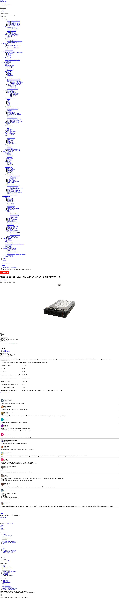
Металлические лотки (12, 231)
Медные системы (9, 168)
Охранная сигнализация (10, 249)
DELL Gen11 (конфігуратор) (13, 25)
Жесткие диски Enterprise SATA (14, 81)
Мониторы (9, 145)
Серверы (4, 18)
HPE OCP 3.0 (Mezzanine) (13, 113)
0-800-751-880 (3, 1)
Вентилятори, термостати (13, 222)
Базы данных (8, 55)
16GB (8, 102)
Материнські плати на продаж (12, 122)
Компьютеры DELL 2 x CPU (13, 45)
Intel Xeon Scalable (11, 131)
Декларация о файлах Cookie (9, 541)
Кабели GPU (10, 142)
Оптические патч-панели (13, 181)
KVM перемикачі (14, 187)
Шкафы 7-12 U (10, 205)
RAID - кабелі (13, 95)
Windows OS (10, 53)
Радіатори (9, 74)
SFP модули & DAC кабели (13, 176)
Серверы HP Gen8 (11, 32)
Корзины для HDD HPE (12, 109)
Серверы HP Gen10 (12, 29)
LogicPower (10, 242)
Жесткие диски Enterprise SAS (14, 84)
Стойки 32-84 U (11, 201)
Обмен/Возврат (8, 535)
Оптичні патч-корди (11, 180)
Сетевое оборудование (7, 151)
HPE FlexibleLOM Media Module (14, 119)
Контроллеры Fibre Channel (13, 150)
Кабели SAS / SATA (11, 143)
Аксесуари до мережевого (11, 194)
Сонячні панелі (8, 247)
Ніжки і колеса (10, 229)
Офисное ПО (8, 57)
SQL (8, 56)
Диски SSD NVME (11, 86)
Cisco (8, 165)
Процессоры (8, 130)
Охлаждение (8, 73)
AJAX (8, 250)
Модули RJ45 (10, 172)
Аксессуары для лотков (12, 237)
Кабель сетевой (11, 169)
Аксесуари (9, 223)
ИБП (6, 241)
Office (8, 58)
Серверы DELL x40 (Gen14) (13, 22)
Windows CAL (10, 54)
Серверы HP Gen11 (12, 27)
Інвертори (7, 239)
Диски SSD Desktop (11, 85)
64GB (8, 104)
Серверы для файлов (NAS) (13, 42)
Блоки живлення (9, 125)
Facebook (2, 529)
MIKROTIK (9, 157)
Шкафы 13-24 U (11, 206)
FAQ (3, 543)
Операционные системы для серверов (14, 52)
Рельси (6, 64)
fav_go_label (3, 279)
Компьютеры (5, 43)
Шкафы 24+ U (10, 207)
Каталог (4, 260)
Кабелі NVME (10, 141)
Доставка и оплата (6, 4)
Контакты (4, 6)
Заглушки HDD (10, 110)
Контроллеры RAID (11, 92)
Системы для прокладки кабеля (12, 230)
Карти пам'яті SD (9, 66)
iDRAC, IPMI (8, 71)
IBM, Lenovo (10, 129)
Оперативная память (10, 97)
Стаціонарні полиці (14, 215)
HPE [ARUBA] (10, 164)
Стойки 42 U (10, 199)
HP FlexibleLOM (11, 112)
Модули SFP (13, 177)
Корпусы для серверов (10, 133)
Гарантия (4, 534)
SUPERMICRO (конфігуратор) (12, 34)
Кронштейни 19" (11, 220)
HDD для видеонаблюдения (16, 82)
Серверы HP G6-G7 (12, 33)
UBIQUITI (9, 154)
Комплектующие (6, 76)
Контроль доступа (9, 256)
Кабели (6, 135)
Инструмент (7, 152)
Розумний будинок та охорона (9, 248)
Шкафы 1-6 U (10, 203)
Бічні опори (12, 212)
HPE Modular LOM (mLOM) (13, 120)
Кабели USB (10, 140)
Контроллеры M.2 (11, 91)
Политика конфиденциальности (9, 542)
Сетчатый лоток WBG (15, 233)
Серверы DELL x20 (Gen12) (13, 24)
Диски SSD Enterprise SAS (13, 80)
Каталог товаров (4, 13)
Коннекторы (10, 173)
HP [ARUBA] (10, 155)
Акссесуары (7, 210)
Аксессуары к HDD (9, 134)
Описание (4, 350)
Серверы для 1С (11, 40)
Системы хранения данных (11, 35)
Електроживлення (6, 238)
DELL (6, 19)
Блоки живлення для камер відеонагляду (16, 254)
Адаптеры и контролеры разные (12, 149)
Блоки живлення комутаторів (14, 191)
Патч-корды (10, 170)
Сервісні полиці (13, 216)
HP (5, 26)
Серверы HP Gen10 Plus (13, 28)
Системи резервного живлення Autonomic (14, 244)
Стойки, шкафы (6, 196)
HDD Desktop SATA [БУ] (12, 89)
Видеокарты (8, 132)
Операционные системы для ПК (12, 60)
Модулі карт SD (8, 67)
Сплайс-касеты (10, 182)
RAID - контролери (14, 93)
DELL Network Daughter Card (14, 114)
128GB (9, 105)
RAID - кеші (12, 96)
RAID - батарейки (14, 94)
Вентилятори (10, 75)
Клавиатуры (10, 148)
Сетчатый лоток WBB (15, 235)
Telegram (2, 525)
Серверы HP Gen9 (11, 31)
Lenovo (6, 48)
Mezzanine (9, 116)
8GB (8, 101)
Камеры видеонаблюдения (11, 251)
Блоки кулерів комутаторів (13, 190)
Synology (9, 36)
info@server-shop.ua (8, 523)
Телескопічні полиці (14, 213)
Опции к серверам (6, 62)
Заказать (2, 334)
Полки (8, 211)
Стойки (6, 197)
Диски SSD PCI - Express (13, 87)
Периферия (7, 144)
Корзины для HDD (9, 106)
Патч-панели (10, 171)
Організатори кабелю (12, 219)
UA (3, 10)
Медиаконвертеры (11, 179)
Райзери (7, 63)
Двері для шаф (10, 209)
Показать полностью (4, 392)
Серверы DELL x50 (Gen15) (13, 21)
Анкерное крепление (12, 236)
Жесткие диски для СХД (15, 83)
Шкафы (6, 202)
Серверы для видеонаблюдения (14, 41)
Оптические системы (10, 174)
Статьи (4, 540)
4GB (8, 100)
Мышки (9, 147)
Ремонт (4, 3)
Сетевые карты (8, 111)
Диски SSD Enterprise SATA (13, 79)
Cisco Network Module (12, 118)
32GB (8, 103)
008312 (7, 340)
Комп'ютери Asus (9, 50)
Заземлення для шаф (12, 228)
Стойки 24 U (10, 198)
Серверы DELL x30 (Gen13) (13, 23)
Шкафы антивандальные (13, 208)
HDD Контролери (9, 90)
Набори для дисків (9, 68)
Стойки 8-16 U (10, 200)
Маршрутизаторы (9, 158)
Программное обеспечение (8, 51)
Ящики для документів (12, 226)
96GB (8, 99)
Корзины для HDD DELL (13, 108)
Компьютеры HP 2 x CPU (13, 47)
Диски (6, 77)
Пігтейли (9, 183)
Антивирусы (8, 61)
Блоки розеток (10, 218)
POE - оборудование (12, 193)
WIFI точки (7, 161)
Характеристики (6, 351)
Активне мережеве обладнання (12, 184)
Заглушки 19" (10, 225)
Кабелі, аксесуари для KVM (16, 188)
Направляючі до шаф (12, 221)
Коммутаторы (8, 153)
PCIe (8, 115)
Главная (4, 258)
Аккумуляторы (8, 245)
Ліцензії (9, 72)
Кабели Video (10, 139)
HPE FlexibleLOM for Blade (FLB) (14, 121)
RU (3, 11)
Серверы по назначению (10, 38)
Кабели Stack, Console (12, 189)
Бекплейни (9, 70)
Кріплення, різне (11, 227)
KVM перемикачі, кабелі (12, 186)
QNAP (8, 37)
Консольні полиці (14, 217)
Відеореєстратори (9, 255)
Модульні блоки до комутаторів (14, 192)
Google (1, 528)
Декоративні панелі (9, 65)
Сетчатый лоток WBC (15, 232)
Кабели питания (11, 137)
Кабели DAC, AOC (14, 178)
